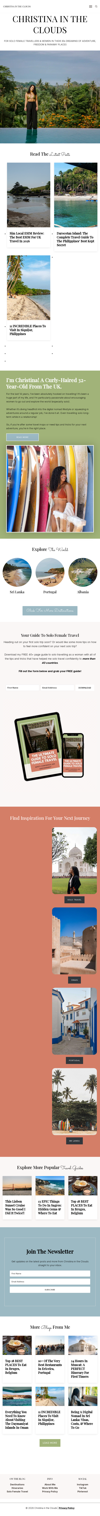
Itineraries (17, 1488)
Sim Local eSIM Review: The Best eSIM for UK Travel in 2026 (27, 237)
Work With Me (50, 1488)
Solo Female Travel (17, 1491)
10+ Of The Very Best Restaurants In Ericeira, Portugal (50, 1366)
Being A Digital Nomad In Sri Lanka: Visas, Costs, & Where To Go (82, 1419)
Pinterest (82, 1491)
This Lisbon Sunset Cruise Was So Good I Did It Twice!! (15, 1207)
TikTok (82, 1488)
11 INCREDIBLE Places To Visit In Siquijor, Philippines (28, 330)
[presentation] (28, 195)
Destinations (17, 1484)
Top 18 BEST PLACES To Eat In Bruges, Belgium (81, 1207)
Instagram (82, 1484)
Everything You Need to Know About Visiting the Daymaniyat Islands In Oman (16, 1419)
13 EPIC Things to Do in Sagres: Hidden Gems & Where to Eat (50, 1207)
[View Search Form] (96, 6)
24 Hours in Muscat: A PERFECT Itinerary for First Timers (80, 1368)
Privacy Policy (50, 1491)
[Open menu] (91, 6)
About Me (50, 1484)
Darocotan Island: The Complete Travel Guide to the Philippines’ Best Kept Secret (75, 239)
